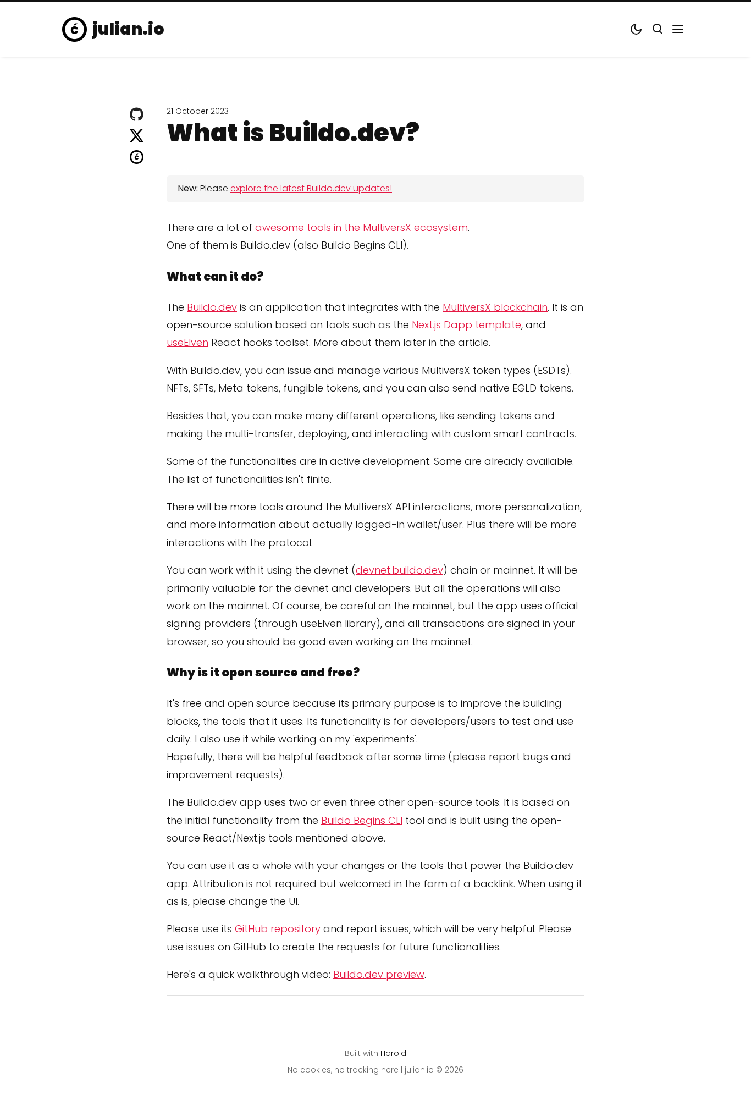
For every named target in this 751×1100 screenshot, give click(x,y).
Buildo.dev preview (378, 974)
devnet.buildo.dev (399, 570)
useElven (187, 342)
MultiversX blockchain (495, 307)
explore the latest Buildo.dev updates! (311, 188)
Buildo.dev (212, 307)
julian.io (128, 29)
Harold (393, 1053)
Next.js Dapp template (466, 325)
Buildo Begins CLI (361, 820)
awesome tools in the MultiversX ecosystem (361, 227)
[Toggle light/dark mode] (636, 29)
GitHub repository (278, 929)
